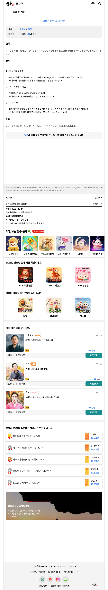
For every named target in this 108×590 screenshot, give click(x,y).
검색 (99, 3)
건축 (30, 29)
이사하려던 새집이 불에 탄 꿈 (17, 219)
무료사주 (44, 566)
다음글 (98, 198)
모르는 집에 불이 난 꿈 (14, 216)
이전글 (10, 198)
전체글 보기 (97, 204)
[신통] (9, 3)
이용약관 (42, 572)
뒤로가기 (7, 12)
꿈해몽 (22, 29)
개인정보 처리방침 (54, 572)
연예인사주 (72, 566)
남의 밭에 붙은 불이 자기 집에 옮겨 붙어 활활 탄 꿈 (25, 223)
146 (100, 335)
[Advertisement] (54, 160)
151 (100, 364)
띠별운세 (52, 566)
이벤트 (93, 3)
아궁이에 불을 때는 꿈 (14, 208)
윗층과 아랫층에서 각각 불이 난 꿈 (19, 212)
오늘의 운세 (36, 566)
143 (100, 392)
